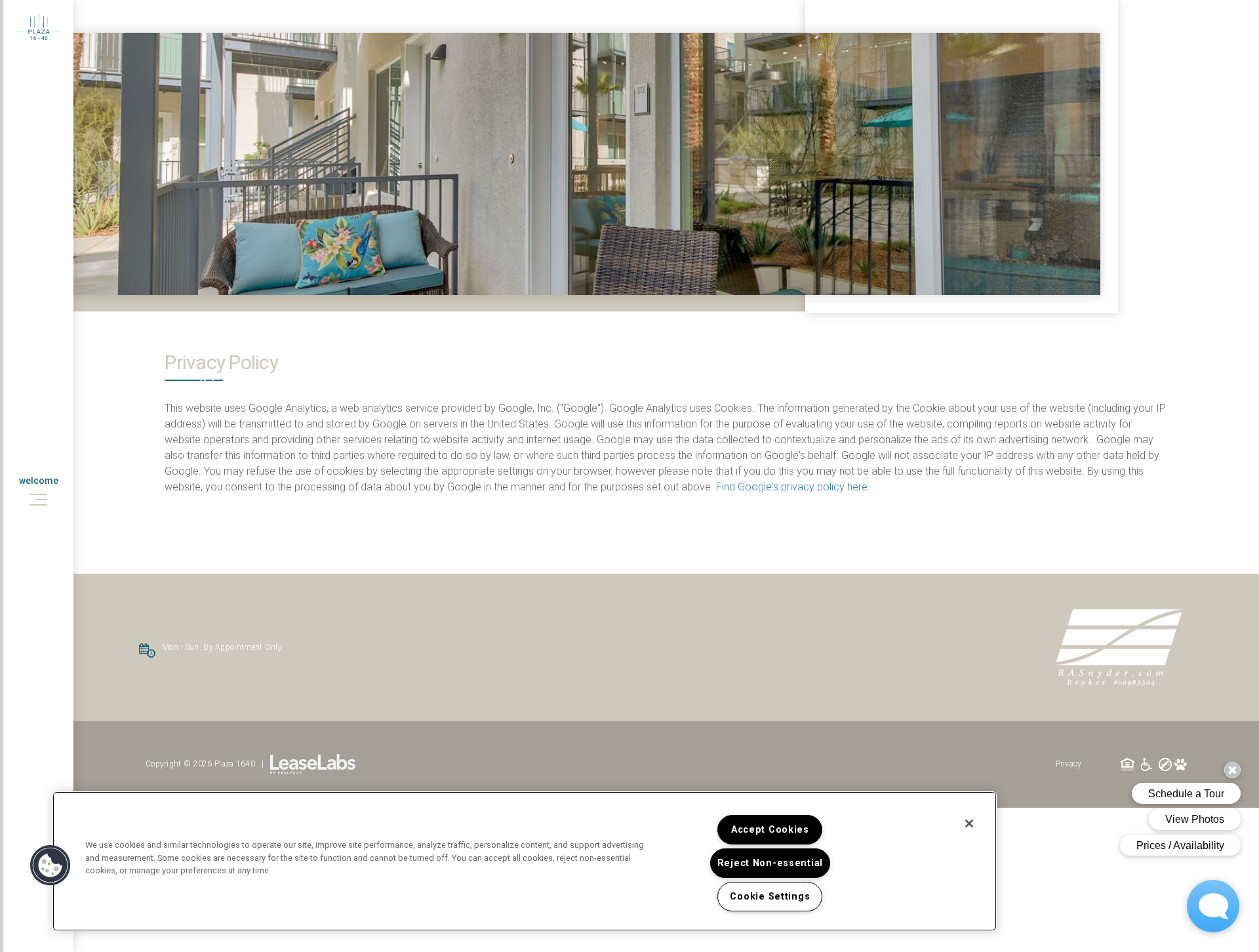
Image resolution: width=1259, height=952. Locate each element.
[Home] (38, 26)
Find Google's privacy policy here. (793, 487)
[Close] (969, 823)
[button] (50, 865)
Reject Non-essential (770, 863)
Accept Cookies (770, 829)
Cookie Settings (770, 896)
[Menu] (38, 500)
